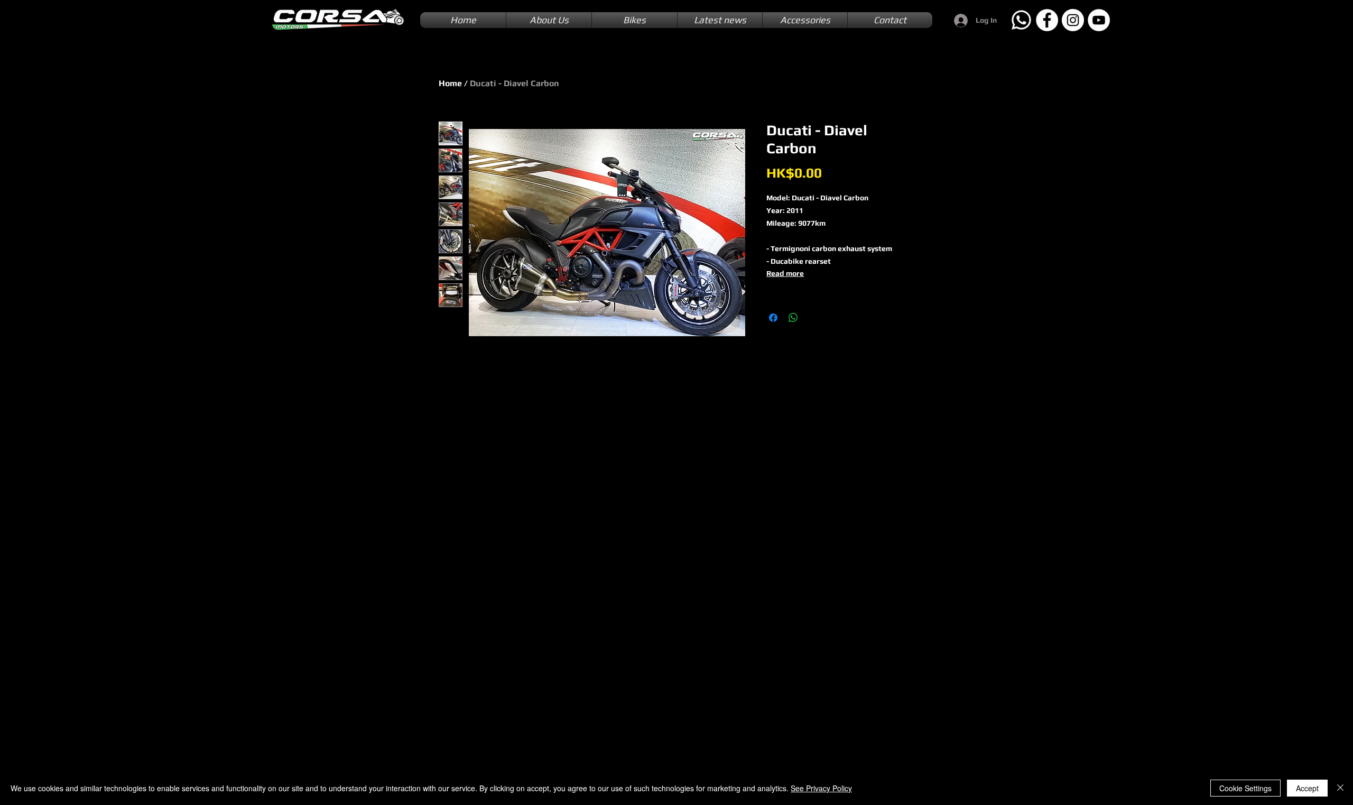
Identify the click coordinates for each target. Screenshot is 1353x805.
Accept (1307, 788)
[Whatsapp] (1021, 20)
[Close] (1340, 788)
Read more (785, 273)
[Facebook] (1047, 20)
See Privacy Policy (821, 788)
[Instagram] (1073, 20)
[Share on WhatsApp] (793, 317)
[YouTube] (1099, 20)
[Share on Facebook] (773, 317)
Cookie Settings (1245, 788)
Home (450, 83)
